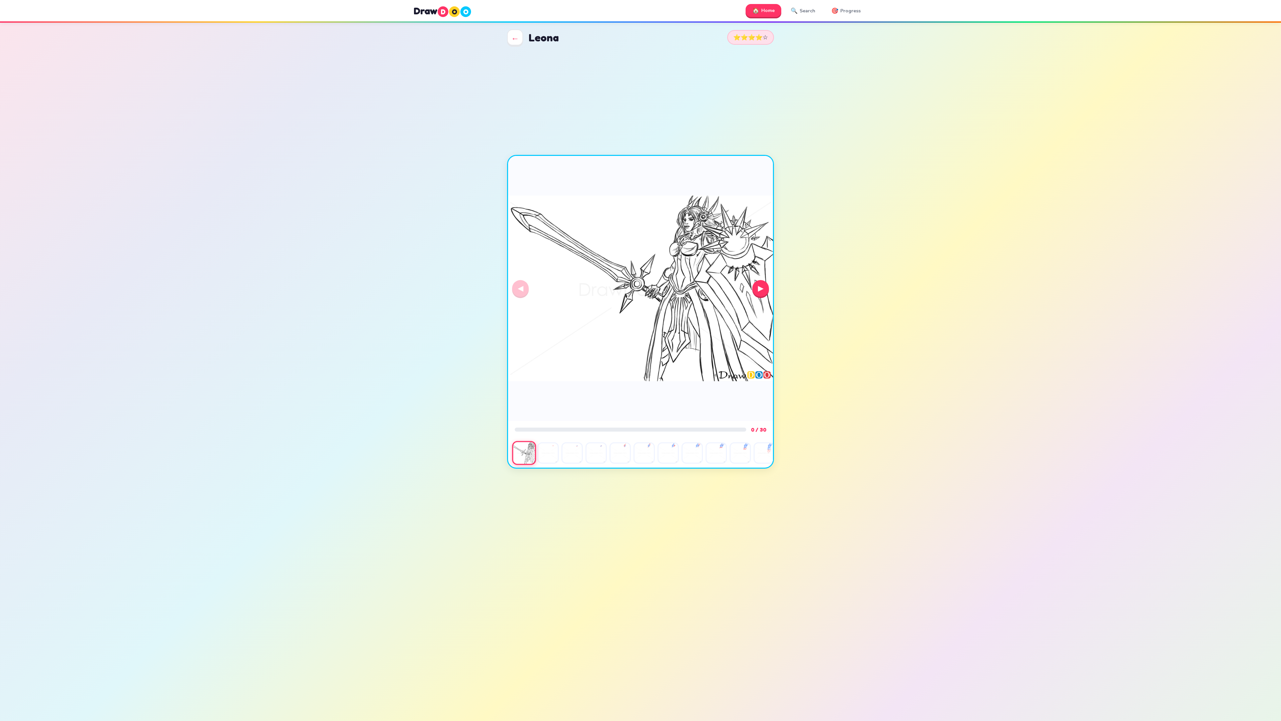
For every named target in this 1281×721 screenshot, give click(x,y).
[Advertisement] (640, 100)
